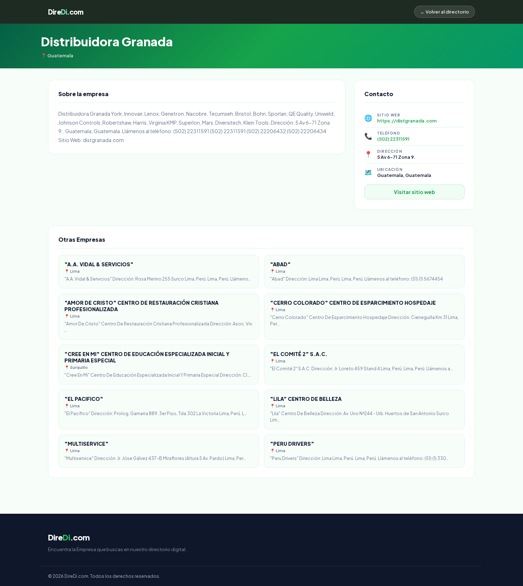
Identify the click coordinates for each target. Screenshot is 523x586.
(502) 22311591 (393, 139)
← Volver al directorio (444, 12)
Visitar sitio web (414, 192)
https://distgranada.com (407, 121)
